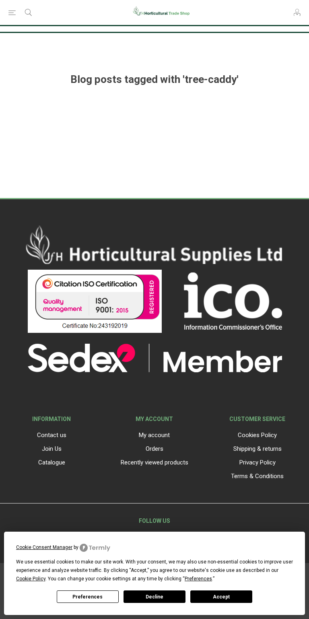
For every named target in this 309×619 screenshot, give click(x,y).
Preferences (87, 597)
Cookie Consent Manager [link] (44, 547)
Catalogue (51, 462)
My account (154, 435)
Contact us (51, 435)
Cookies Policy (257, 435)
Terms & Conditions (257, 476)
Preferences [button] (198, 579)
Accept (221, 597)
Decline (154, 597)
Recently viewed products (154, 462)
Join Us (52, 448)
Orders (154, 448)
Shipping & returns (257, 448)
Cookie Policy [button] (30, 579)
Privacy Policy (257, 462)
